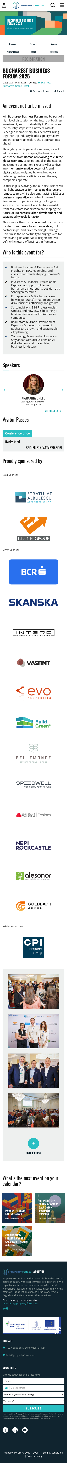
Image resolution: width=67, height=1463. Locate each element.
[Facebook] (5, 1430)
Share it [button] (60, 91)
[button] (39, 91)
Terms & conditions (52, 1452)
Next (62, 389)
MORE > (6, 1308)
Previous (5, 389)
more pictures (33, 1152)
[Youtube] (25, 1430)
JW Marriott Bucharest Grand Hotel (27, 84)
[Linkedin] (15, 1430)
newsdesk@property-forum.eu (20, 1303)
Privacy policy (34, 1456)
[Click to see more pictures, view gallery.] (33, 1143)
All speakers (52, 411)
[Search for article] (53, 6)
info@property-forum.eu (20, 1355)
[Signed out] (4, 6)
